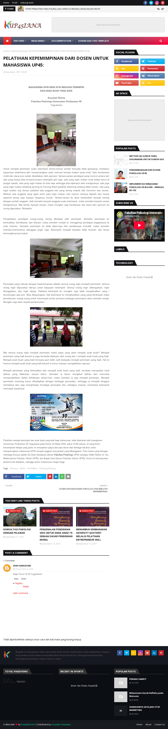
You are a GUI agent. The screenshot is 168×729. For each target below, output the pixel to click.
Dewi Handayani (22, 565)
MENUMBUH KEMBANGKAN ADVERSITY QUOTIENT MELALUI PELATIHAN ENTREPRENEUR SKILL (91, 534)
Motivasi (14, 468)
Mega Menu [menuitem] (37, 40)
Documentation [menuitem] (61, 40)
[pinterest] (163, 3)
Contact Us (160, 724)
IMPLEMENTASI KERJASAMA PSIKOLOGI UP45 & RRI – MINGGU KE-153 (146, 187)
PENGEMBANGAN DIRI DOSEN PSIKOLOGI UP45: (144, 171)
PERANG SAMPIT (138, 679)
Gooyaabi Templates (61, 724)
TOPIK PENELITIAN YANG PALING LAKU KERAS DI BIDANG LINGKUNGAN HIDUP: (63, 8)
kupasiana (10, 72)
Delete (23, 579)
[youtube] (126, 83)
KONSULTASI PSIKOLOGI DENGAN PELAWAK (17, 531)
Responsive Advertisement (108, 24)
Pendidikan (32, 468)
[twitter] (151, 3)
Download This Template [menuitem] (93, 40)
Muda (22, 468)
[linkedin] (154, 652)
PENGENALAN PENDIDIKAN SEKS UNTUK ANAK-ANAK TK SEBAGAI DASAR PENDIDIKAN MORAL (56, 534)
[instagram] (157, 3)
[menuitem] (7, 41)
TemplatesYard (28, 724)
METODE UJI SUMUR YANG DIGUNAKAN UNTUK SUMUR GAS (146, 158)
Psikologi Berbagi (19, 51)
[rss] (126, 68)
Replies (19, 583)
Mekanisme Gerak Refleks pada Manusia (146, 694)
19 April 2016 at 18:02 (24, 569)
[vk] (152, 75)
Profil (14, 2)
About (148, 724)
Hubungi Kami (27, 2)
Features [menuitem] (19, 40)
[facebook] (145, 3)
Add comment (20, 593)
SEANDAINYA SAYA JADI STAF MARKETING (144, 708)
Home (6, 2)
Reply (16, 579)
